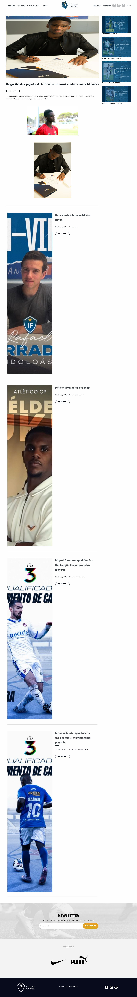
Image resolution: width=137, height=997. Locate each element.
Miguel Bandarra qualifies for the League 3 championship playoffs (74, 565)
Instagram (118, 5)
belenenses (80, 577)
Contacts (107, 6)
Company (97, 6)
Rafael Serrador (74, 227)
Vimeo (123, 5)
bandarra (72, 577)
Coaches (21, 6)
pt (127, 5)
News (45, 6)
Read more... (62, 234)
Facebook (114, 5)
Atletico (72, 395)
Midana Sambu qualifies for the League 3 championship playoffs (72, 737)
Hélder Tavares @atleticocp (72, 388)
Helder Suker (80, 395)
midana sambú (83, 749)
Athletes (11, 6)
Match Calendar (34, 6)
